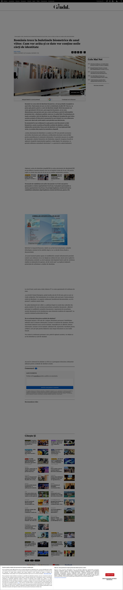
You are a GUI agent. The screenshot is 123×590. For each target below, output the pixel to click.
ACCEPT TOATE (110, 574)
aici (18, 582)
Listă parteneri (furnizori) (60, 577)
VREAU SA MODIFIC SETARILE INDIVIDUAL (109, 579)
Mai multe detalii (47, 573)
